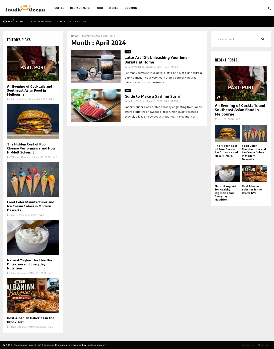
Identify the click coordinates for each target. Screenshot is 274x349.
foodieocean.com (96, 345)
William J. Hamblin (20, 157)
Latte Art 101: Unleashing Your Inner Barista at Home (157, 59)
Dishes (114, 8)
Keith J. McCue (136, 101)
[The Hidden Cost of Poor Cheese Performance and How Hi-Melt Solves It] (33, 121)
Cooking (131, 8)
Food (99, 8)
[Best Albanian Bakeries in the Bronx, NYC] (33, 295)
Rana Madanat (136, 67)
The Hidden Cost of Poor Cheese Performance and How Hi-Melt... (226, 150)
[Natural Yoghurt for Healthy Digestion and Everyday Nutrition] (33, 237)
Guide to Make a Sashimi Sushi (152, 96)
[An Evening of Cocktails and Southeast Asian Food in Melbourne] (33, 63)
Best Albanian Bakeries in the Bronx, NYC (252, 189)
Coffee (59, 8)
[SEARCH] (262, 39)
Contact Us (64, 21)
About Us (80, 21)
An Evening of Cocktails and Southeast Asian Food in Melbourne (29, 90)
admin (13, 215)
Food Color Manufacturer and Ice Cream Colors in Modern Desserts (30, 206)
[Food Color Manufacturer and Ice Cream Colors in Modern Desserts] (33, 179)
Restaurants (80, 8)
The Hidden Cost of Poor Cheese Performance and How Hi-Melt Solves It (31, 148)
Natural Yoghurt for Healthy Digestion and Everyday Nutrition (29, 264)
